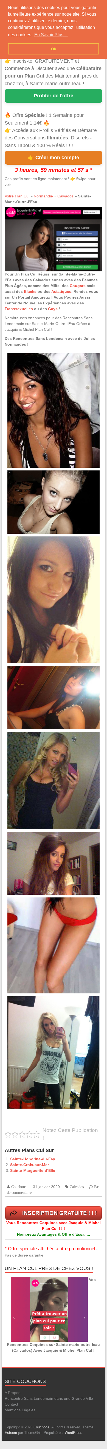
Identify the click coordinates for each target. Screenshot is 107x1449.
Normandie (43, 196)
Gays (53, 309)
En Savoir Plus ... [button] (51, 34)
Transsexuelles (19, 309)
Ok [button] (53, 49)
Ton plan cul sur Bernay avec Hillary (32, 476)
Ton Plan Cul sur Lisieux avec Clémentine (36, 542)
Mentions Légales (20, 1410)
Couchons (18, 1187)
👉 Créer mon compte (53, 157)
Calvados (65, 196)
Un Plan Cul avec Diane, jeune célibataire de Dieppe (43, 903)
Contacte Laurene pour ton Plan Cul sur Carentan (42, 359)
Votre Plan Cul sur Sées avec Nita (31, 672)
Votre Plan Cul (17, 196)
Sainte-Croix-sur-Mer (29, 1164)
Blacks (30, 291)
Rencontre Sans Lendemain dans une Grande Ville (49, 1398)
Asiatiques (61, 291)
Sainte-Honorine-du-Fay (32, 1159)
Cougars (78, 285)
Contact (11, 1404)
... (50, 378)
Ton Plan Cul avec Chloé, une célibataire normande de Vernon (49, 837)
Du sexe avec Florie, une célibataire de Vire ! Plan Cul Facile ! (49, 1002)
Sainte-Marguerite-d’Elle (32, 1170)
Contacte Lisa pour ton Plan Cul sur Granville (38, 737)
